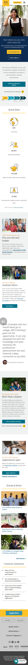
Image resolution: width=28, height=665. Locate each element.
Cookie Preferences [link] (16, 658)
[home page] (6, 3)
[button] (17, 2)
